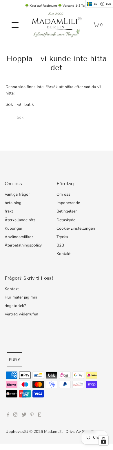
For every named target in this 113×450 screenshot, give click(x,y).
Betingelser (67, 211)
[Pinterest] (32, 415)
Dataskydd (66, 220)
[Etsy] (39, 415)
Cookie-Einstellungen (76, 228)
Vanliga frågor (17, 194)
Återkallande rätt (20, 220)
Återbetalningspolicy (23, 245)
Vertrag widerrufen (21, 314)
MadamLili (53, 431)
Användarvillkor (19, 237)
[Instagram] (15, 415)
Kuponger (13, 228)
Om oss (63, 194)
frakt (9, 211)
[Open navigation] (15, 24)
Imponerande (68, 203)
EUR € (14, 359)
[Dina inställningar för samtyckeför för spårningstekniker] (103, 440)
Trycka (62, 237)
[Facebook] (8, 415)
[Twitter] (24, 415)
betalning (13, 203)
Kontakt (64, 253)
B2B (60, 245)
